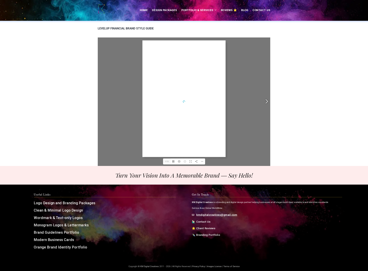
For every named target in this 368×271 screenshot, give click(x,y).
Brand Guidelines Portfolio (56, 232)
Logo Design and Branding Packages (64, 203)
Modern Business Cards (54, 240)
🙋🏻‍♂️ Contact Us (201, 221)
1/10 (167, 161)
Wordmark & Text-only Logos (58, 218)
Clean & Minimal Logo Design (58, 210)
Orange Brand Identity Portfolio (61, 247)
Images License (214, 266)
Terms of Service (231, 266)
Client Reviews (205, 228)
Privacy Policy (198, 266)
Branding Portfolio (208, 235)
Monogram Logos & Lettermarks (62, 225)
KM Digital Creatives (149, 266)
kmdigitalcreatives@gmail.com (216, 214)
